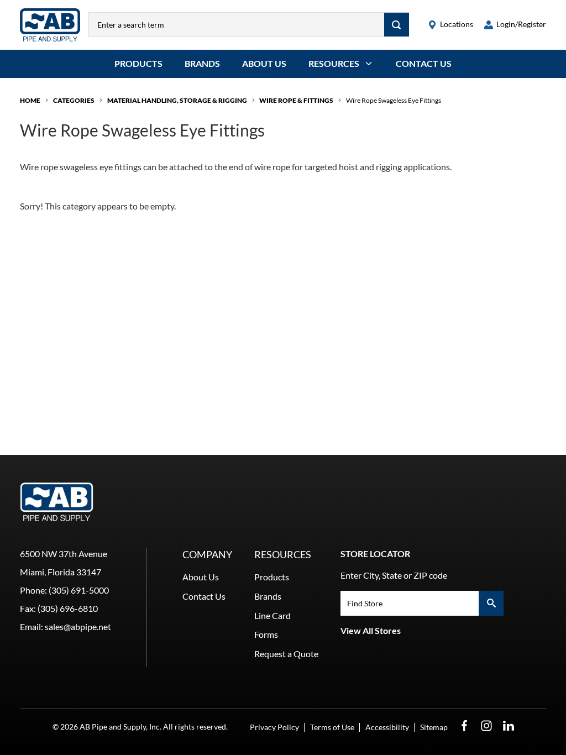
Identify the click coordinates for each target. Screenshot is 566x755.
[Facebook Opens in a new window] (464, 726)
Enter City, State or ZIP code (393, 575)
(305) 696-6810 (68, 608)
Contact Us (424, 63)
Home (30, 100)
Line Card (272, 615)
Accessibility (387, 727)
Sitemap (434, 727)
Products (138, 63)
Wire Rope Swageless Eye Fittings (393, 100)
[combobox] (236, 24)
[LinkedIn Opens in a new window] (508, 726)
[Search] (396, 24)
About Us (264, 63)
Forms (266, 634)
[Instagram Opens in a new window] (486, 726)
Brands (202, 63)
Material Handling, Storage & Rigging (177, 100)
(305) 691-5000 (79, 590)
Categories (74, 100)
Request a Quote (286, 653)
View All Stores (370, 630)
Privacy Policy (274, 727)
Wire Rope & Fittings (296, 100)
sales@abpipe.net (78, 626)
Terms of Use (332, 727)
